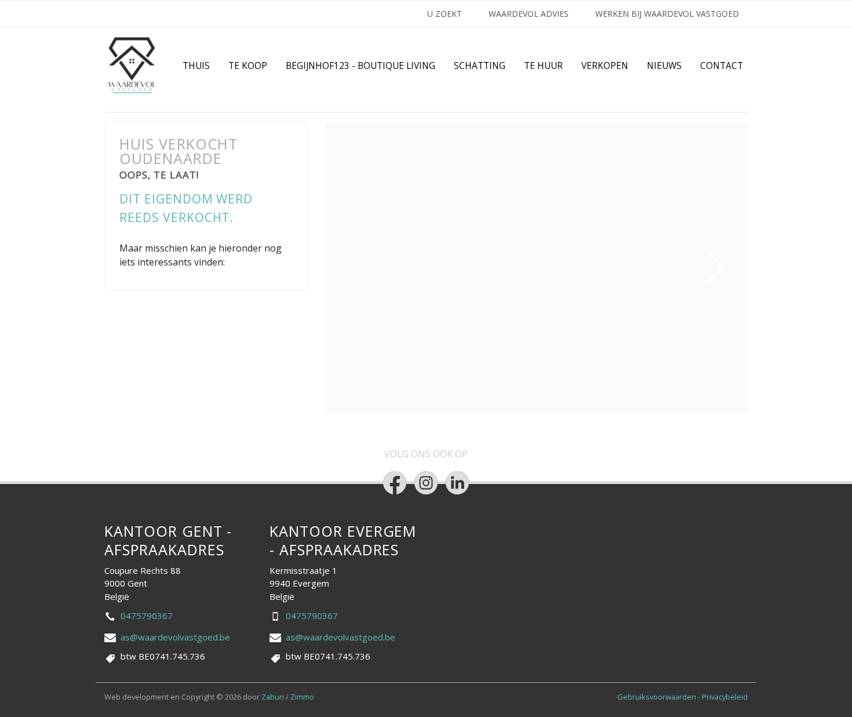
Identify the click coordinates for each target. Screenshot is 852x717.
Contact (721, 66)
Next (716, 267)
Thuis (196, 66)
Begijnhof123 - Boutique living (360, 66)
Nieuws (664, 66)
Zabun (272, 696)
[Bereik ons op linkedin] (457, 482)
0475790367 (147, 615)
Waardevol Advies (529, 13)
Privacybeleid (725, 696)
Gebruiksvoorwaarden (657, 696)
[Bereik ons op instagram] (426, 482)
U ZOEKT (444, 13)
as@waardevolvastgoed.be (175, 637)
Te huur (543, 66)
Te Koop (247, 66)
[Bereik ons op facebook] (394, 482)
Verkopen (604, 66)
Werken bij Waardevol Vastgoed (667, 13)
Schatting (479, 66)
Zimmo (302, 696)
